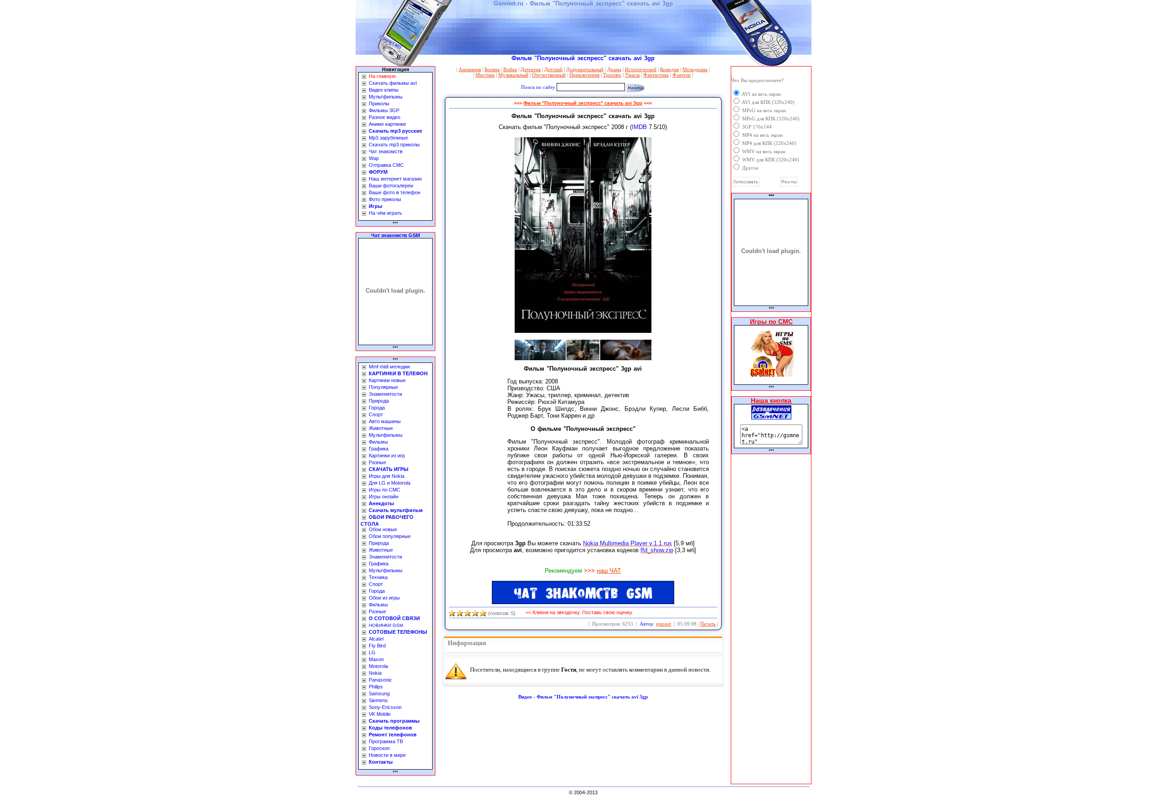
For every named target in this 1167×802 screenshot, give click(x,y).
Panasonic (380, 680)
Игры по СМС (384, 489)
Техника (378, 577)
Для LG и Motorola (389, 483)
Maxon (376, 659)
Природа (379, 401)
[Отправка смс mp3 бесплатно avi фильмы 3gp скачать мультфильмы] (771, 417)
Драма (614, 69)
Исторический (640, 69)
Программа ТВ (386, 741)
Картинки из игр (387, 455)
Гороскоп (379, 748)
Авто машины (385, 421)
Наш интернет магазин (395, 178)
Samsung (379, 693)
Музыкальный (513, 75)
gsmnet (663, 623)
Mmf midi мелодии (389, 366)
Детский (553, 69)
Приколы (379, 103)
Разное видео (384, 117)
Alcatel (376, 639)
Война (510, 69)
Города (377, 407)
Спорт (376, 414)
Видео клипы (383, 90)
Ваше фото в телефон (394, 192)
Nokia (375, 673)
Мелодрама (694, 69)
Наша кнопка (771, 400)
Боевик (492, 69)
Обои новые (383, 529)
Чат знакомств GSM (395, 235)
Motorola (378, 666)
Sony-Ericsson (385, 707)
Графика (378, 448)
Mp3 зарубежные (388, 137)
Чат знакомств (386, 151)
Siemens (378, 700)
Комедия (669, 69)
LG (372, 652)
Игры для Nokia (386, 476)
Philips (376, 686)
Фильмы (378, 442)
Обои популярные (390, 536)
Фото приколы (385, 199)
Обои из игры (384, 597)
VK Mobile (380, 714)
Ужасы (632, 75)
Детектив (531, 69)
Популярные (383, 387)
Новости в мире (387, 755)
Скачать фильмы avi (393, 83)
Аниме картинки (387, 124)
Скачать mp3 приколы (394, 144)
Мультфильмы (386, 96)
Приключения (584, 75)
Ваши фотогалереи (391, 185)
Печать (708, 623)
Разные (377, 462)
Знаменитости (385, 394)
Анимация (470, 69)
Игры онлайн (383, 496)
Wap (374, 158)
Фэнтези (681, 75)
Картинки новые (387, 380)
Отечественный (549, 75)
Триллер (612, 75)
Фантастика (656, 75)
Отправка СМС (386, 165)
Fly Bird (377, 645)
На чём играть (385, 213)
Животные (381, 428)
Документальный (585, 69)
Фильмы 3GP (384, 110)
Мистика (485, 75)
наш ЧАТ (609, 570)
